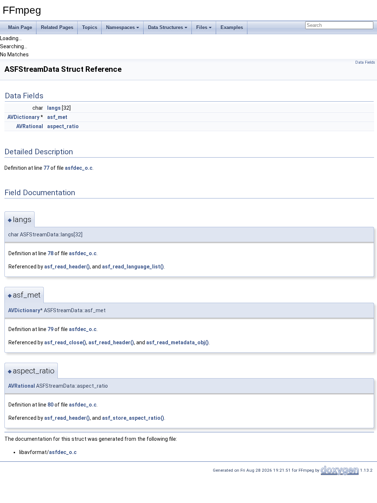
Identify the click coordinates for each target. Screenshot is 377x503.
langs (54, 108)
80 (50, 405)
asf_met (57, 117)
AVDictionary (23, 117)
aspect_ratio (63, 126)
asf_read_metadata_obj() (177, 342)
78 (50, 253)
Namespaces (120, 27)
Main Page (20, 27)
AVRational (29, 126)
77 (46, 168)
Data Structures (165, 27)
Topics (89, 27)
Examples (232, 27)
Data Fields (365, 62)
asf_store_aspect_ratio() (133, 418)
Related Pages (57, 27)
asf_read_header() (67, 267)
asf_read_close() (65, 342)
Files (201, 27)
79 (50, 329)
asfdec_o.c (78, 168)
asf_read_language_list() (133, 267)
